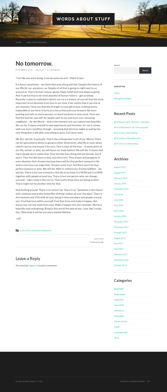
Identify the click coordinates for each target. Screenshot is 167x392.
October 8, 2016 (24, 70)
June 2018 (118, 200)
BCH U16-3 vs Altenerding (126, 143)
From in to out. (97, 241)
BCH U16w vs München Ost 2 (127, 138)
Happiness (119, 299)
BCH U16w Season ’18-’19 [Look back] (131, 127)
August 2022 (120, 167)
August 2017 (120, 238)
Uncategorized (120, 332)
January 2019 (120, 183)
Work (116, 337)
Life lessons (36, 230)
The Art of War (120, 321)
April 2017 (119, 249)
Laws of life (25, 230)
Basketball (118, 288)
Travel (117, 327)
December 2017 (121, 221)
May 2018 (118, 205)
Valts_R (40, 70)
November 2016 (121, 260)
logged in (33, 265)
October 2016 (120, 265)
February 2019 (120, 178)
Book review (119, 294)
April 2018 (119, 210)
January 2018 (120, 216)
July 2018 (118, 194)
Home (18, 42)
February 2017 (120, 254)
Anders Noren (137, 381)
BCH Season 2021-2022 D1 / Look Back (132, 122)
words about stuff (83, 19)
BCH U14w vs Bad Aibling (125, 133)
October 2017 (120, 232)
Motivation (46, 230)
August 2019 (120, 172)
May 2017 (118, 243)
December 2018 (121, 189)
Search (117, 65)
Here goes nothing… (37, 42)
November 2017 (121, 227)
